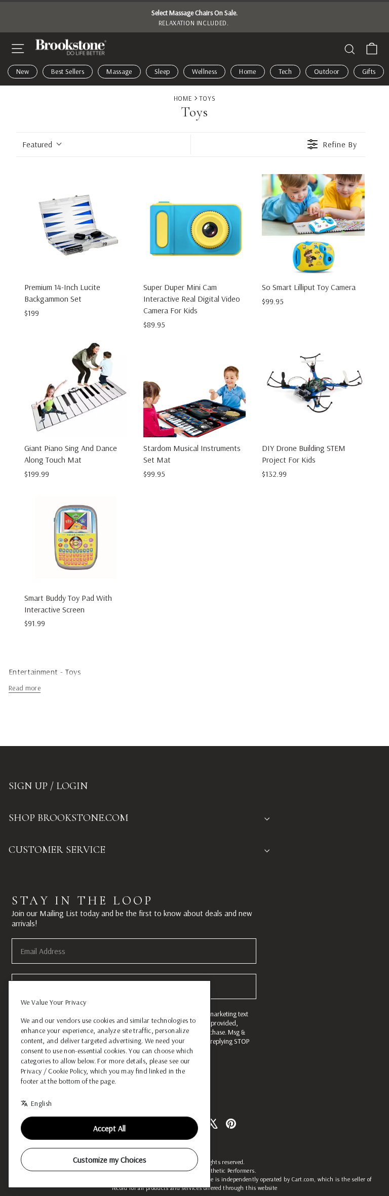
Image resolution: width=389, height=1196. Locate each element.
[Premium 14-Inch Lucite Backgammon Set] (75, 225)
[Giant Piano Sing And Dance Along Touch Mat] (75, 386)
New (22, 71)
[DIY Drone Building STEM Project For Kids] (313, 386)
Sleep (162, 71)
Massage (119, 71)
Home (247, 71)
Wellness (204, 71)
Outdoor (326, 71)
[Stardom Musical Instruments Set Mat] (194, 386)
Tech (285, 71)
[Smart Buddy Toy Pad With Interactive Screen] (75, 535)
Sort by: (37, 144)
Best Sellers (67, 71)
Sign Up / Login (48, 786)
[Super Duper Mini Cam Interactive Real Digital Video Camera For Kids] (194, 225)
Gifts (369, 71)
